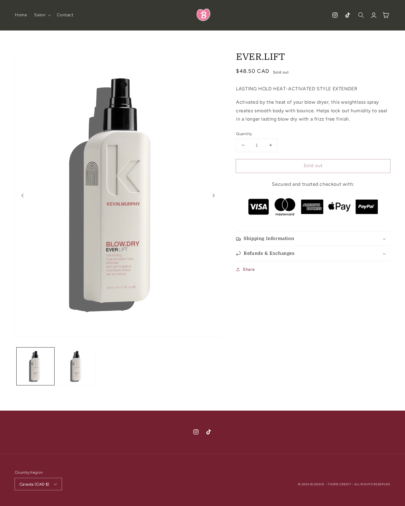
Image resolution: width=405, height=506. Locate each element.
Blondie (317, 484)
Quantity (244, 134)
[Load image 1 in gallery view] (35, 366)
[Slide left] (22, 195)
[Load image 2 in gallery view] (77, 366)
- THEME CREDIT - (340, 484)
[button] (42, 15)
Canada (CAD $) (35, 484)
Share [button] (249, 269)
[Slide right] (213, 195)
